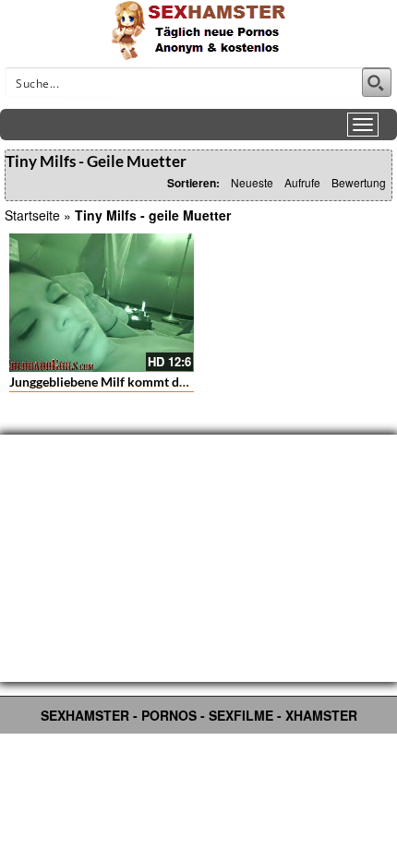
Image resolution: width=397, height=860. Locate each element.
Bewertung (358, 182)
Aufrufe (302, 182)
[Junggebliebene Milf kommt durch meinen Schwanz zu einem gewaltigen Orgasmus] (101, 302)
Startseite (32, 215)
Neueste (252, 182)
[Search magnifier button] (376, 82)
